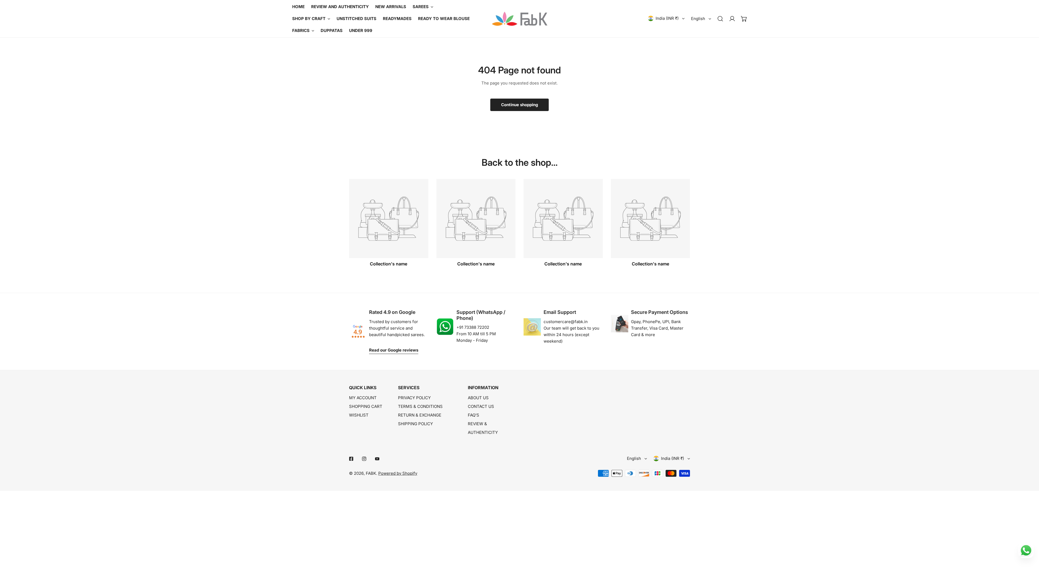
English (698, 18)
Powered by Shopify (397, 473)
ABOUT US (478, 397)
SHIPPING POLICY (415, 423)
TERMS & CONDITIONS (420, 406)
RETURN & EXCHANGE (419, 415)
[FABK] (519, 19)
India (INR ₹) (667, 18)
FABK (371, 473)
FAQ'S (473, 415)
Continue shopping (519, 104)
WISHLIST (359, 415)
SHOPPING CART (365, 406)
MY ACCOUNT (363, 397)
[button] (744, 19)
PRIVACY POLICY (414, 397)
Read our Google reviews (393, 350)
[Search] (720, 19)
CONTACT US (481, 406)
